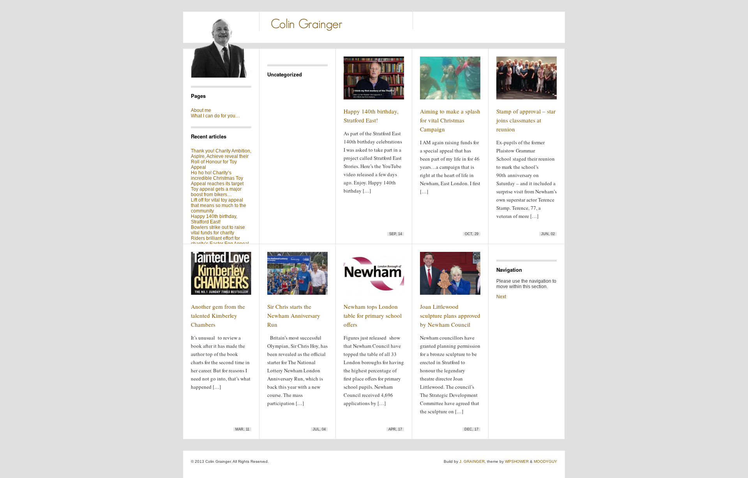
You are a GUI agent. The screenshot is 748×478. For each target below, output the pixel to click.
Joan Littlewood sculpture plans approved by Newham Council (450, 315)
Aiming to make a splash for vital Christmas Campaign (450, 120)
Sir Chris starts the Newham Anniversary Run (293, 315)
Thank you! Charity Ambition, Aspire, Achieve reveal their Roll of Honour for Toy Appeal (221, 159)
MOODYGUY (545, 461)
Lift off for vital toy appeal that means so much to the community (218, 205)
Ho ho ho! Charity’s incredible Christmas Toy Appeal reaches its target (217, 178)
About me (201, 110)
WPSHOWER (517, 461)
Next (501, 296)
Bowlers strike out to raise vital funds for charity (218, 230)
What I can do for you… (215, 116)
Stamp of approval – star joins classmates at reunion (526, 120)
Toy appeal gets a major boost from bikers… (216, 191)
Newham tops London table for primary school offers (373, 315)
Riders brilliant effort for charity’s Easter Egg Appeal (220, 240)
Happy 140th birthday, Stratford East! (214, 219)
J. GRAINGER (472, 461)
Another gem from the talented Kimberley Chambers (218, 315)
